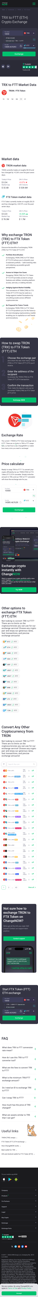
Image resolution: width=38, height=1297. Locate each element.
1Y (21, 99)
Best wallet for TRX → (9, 1150)
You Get (7, 44)
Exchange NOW (19, 400)
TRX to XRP (11, 851)
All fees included (10, 38)
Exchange (19, 54)
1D (3, 99)
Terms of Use (12, 1288)
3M (17, 99)
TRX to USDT (13, 799)
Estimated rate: (10, 41)
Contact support (19, 939)
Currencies (11, 9)
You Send (7, 32)
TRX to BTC (11, 770)
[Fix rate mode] (21, 46)
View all (31, 887)
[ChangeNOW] (4, 3)
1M (12, 99)
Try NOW (19, 590)
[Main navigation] (34, 4)
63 (16, 887)
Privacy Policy (26, 1288)
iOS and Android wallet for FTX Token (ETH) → (18, 1154)
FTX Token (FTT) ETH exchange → (14, 1142)
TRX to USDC (13, 862)
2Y (25, 99)
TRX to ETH (11, 782)
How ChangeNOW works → (11, 1146)
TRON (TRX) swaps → (9, 1138)
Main (3, 9)
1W (8, 99)
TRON (19, 9)
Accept (19, 1293)
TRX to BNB (12, 839)
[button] (29, 33)
